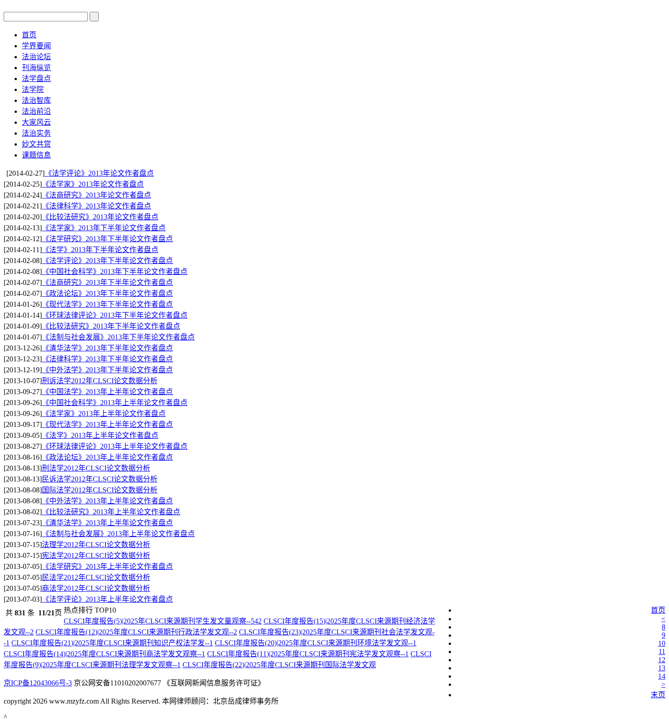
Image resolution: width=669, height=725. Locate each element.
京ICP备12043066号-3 (38, 683)
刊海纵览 (36, 67)
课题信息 (36, 155)
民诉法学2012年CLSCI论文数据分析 (99, 479)
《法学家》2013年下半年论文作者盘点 (104, 228)
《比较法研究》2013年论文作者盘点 (100, 217)
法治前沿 (36, 111)
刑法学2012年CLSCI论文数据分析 (96, 468)
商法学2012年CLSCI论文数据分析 (96, 588)
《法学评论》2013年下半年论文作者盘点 (107, 260)
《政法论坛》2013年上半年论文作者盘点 (107, 457)
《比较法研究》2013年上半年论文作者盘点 (111, 512)
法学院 (33, 89)
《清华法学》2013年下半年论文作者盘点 (107, 348)
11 (662, 651)
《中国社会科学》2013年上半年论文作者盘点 (115, 402)
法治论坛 (36, 57)
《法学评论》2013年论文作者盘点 (99, 173)
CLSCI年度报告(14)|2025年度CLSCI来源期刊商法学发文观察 (104, 654)
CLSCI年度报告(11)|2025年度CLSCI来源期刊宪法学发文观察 (308, 654)
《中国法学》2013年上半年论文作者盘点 (107, 391)
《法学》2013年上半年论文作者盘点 (100, 435)
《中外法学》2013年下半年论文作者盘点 (107, 370)
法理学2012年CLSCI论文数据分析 (96, 544)
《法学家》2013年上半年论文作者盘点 (104, 413)
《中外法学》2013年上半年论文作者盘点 (107, 501)
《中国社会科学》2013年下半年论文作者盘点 (115, 271)
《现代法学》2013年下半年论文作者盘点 (107, 304)
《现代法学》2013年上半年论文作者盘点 (107, 424)
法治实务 (36, 133)
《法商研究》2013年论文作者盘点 (96, 195)
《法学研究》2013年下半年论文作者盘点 (107, 239)
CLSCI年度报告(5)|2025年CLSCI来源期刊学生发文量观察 (163, 621)
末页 (658, 695)
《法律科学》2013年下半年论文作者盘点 (107, 359)
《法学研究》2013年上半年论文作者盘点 (107, 566)
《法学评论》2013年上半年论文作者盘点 (107, 599)
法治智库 (36, 100)
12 (661, 660)
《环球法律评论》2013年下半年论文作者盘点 (115, 315)
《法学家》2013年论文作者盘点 (93, 184)
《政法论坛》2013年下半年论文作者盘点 (107, 293)
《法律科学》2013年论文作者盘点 (96, 206)
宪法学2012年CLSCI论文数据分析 (96, 555)
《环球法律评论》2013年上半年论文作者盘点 (115, 446)
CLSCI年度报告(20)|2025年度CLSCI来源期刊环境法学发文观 (315, 643)
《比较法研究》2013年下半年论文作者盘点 (111, 326)
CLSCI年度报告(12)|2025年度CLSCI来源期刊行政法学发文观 (136, 632)
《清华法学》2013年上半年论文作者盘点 (107, 523)
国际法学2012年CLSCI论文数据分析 (99, 490)
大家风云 (36, 122)
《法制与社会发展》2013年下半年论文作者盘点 (118, 337)
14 (661, 676)
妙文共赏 (36, 144)
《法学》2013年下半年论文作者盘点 (100, 249)
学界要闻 (36, 46)
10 (661, 643)
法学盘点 (36, 78)
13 (661, 668)
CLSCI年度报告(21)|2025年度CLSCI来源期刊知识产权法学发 (112, 643)
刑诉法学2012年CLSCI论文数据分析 (99, 381)
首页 (29, 35)
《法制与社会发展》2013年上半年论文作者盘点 (118, 533)
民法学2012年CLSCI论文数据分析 (96, 577)
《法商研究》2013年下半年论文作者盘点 (107, 282)
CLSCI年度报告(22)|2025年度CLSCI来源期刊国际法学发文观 (279, 665)
